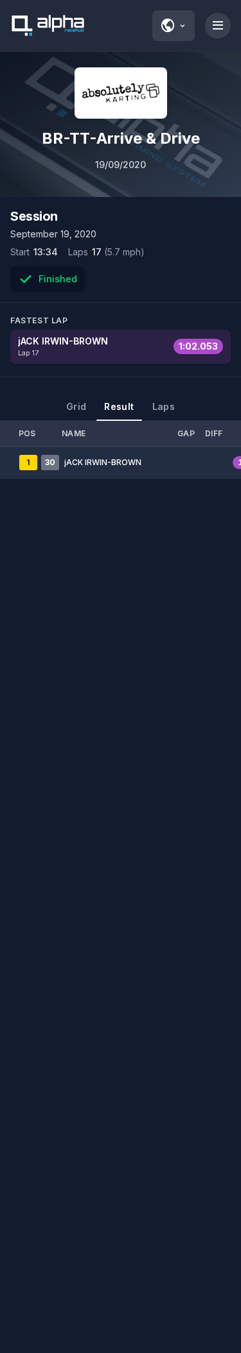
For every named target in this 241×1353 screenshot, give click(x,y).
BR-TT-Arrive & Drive (121, 138)
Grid (76, 406)
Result (119, 406)
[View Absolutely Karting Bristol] (121, 93)
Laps (163, 406)
